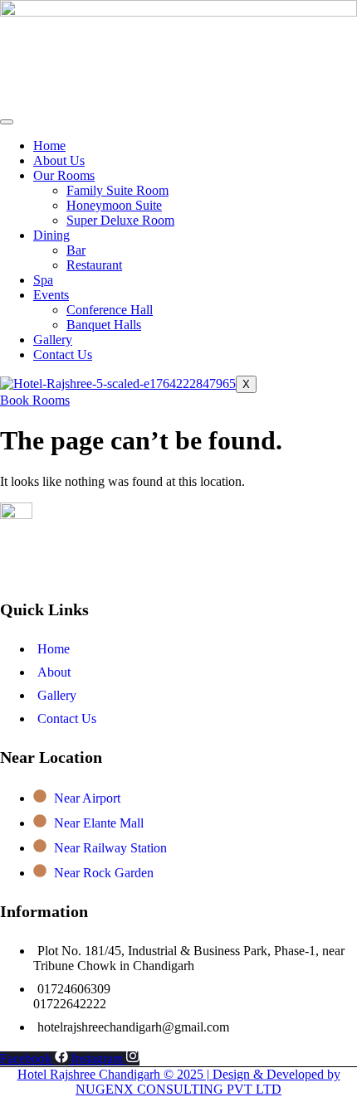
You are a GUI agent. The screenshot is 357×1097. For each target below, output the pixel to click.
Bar (76, 250)
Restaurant (94, 265)
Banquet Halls (103, 325)
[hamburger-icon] (6, 121)
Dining (51, 235)
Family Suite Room (117, 190)
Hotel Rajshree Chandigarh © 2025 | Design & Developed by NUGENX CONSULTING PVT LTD (178, 1081)
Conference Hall (109, 310)
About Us (59, 160)
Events (51, 295)
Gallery (52, 339)
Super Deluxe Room (120, 220)
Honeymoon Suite (114, 205)
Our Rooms (64, 175)
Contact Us (62, 354)
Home (49, 145)
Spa (43, 280)
